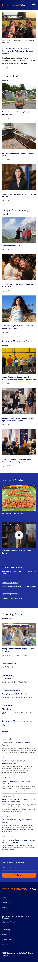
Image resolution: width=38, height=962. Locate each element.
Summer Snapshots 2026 (11, 246)
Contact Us (6, 902)
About (4, 897)
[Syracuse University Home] (13, 5)
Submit (18, 875)
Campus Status (7, 940)
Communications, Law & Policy (13, 567)
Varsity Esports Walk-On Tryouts (14, 694)
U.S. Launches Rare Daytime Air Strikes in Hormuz (18, 821)
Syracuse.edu (6, 945)
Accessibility (6, 930)
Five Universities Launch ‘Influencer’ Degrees (16, 744)
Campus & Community (12, 16)
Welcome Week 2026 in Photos (13, 514)
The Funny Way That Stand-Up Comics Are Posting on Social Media (18, 841)
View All (5, 80)
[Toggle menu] (33, 5)
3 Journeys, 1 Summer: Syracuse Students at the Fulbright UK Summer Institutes (17, 51)
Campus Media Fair (9, 664)
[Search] (28, 5)
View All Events (8, 619)
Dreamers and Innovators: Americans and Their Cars (18, 782)
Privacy (4, 935)
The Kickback (7, 679)
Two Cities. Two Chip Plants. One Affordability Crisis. (15, 762)
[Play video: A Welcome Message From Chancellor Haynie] (19, 535)
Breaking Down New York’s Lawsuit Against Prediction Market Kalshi (18, 800)
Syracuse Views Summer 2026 (13, 599)
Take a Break (6, 709)
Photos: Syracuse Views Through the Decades (19, 586)
